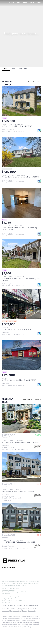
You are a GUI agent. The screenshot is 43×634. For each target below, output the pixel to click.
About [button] (39, 2)
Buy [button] (18, 2)
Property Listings (15, 611)
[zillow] (11, 630)
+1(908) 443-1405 (8, 573)
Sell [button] (25, 2)
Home (11, 2)
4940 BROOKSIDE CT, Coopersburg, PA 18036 (18, 542)
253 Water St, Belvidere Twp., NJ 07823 (17, 329)
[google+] (19, 630)
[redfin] (23, 630)
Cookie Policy (27, 609)
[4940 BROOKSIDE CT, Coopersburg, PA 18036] (21, 518)
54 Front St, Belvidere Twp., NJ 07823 (17, 126)
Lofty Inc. (12, 605)
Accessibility (32, 611)
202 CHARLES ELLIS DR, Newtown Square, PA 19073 (20, 442)
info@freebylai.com (23, 573)
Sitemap (24, 611)
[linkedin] (7, 630)
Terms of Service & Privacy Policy (12, 609)
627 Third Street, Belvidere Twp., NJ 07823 (19, 380)
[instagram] (15, 630)
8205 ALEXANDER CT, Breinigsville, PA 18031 (18, 491)
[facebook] (3, 630)
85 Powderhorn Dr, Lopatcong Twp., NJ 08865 (20, 177)
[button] (39, 73)
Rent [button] (32, 2)
